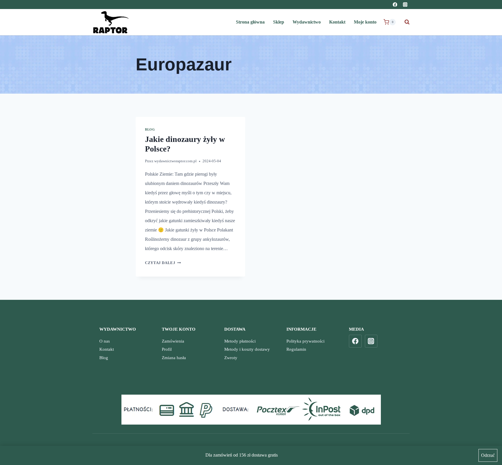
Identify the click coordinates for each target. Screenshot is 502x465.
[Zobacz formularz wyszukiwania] (404, 22)
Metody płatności (240, 341)
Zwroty (230, 357)
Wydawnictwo (307, 21)
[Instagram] (405, 4)
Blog (150, 129)
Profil (167, 349)
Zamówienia (173, 341)
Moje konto (365, 21)
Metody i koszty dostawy (247, 349)
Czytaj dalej (163, 263)
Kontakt (337, 21)
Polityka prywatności (305, 341)
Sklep (278, 21)
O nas (104, 341)
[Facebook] (394, 4)
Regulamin (296, 349)
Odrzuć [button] (488, 455)
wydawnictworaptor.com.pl (175, 161)
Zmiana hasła (174, 357)
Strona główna (250, 21)
